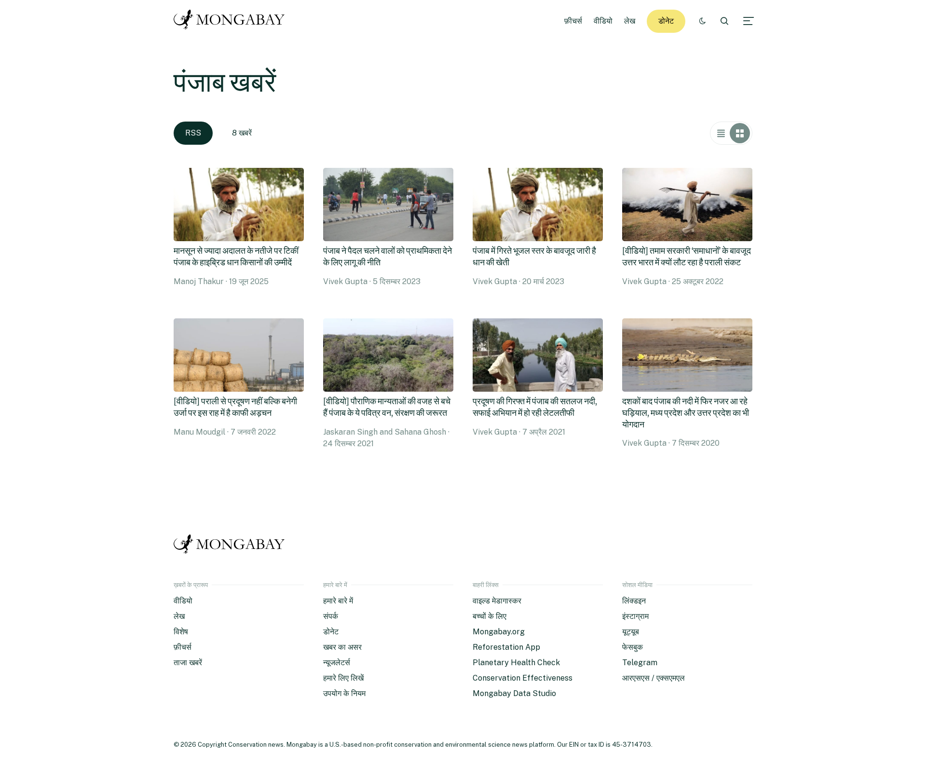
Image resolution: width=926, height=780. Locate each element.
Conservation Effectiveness (522, 678)
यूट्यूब (630, 631)
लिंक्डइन (634, 600)
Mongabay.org (499, 631)
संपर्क (330, 616)
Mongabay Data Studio (514, 693)
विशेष (181, 631)
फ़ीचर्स (573, 21)
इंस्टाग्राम (635, 616)
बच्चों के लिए (489, 616)
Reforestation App (506, 647)
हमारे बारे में (338, 600)
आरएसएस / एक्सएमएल (653, 678)
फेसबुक (632, 647)
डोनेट (666, 21)
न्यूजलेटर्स (336, 662)
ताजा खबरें (188, 662)
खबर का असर (342, 647)
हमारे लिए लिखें (343, 678)
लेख (629, 21)
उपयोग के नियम (344, 693)
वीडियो (603, 21)
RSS (193, 132)
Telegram (639, 662)
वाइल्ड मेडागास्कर (497, 600)
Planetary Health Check (516, 662)
